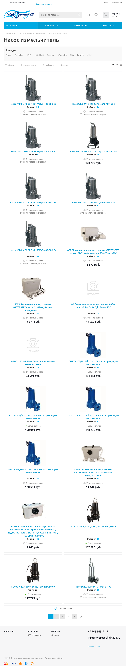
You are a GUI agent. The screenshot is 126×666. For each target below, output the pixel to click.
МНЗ (89, 55)
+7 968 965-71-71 (17, 2)
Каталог (15, 26)
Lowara (80, 55)
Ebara (8, 55)
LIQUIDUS (39, 55)
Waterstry (62, 55)
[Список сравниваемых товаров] (88, 15)
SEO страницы (34, 635)
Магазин (9, 631)
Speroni (50, 55)
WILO (29, 55)
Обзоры (55, 635)
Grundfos (19, 55)
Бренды (55, 631)
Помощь (33, 631)
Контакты (108, 26)
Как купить (51, 26)
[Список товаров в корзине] (111, 16)
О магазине (80, 26)
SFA (72, 55)
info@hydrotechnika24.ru (104, 637)
